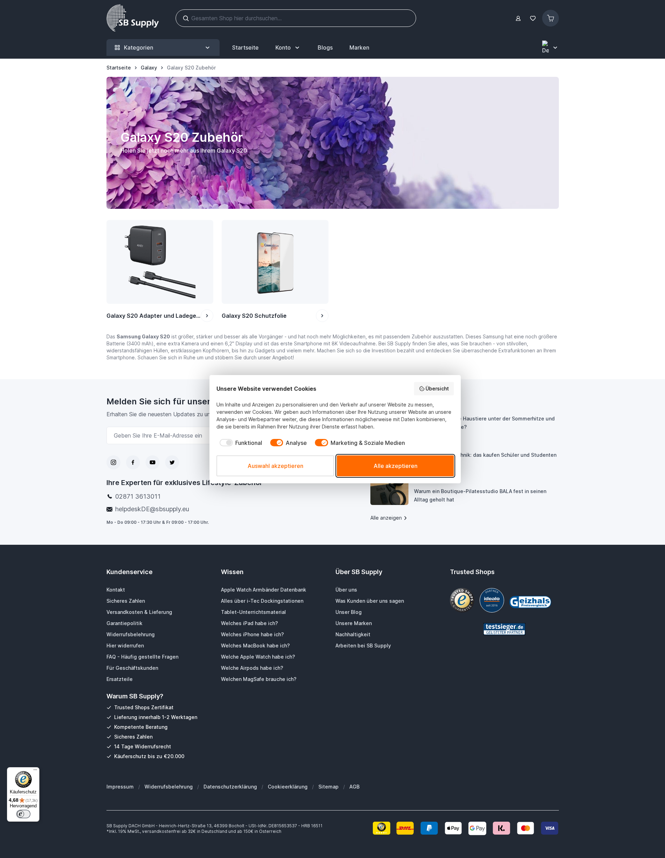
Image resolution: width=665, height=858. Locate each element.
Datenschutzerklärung (230, 787)
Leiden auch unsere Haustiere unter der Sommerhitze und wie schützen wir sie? (484, 423)
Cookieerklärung (288, 787)
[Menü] (35, 771)
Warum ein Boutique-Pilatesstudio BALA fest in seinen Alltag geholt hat (480, 495)
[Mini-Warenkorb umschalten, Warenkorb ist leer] (550, 18)
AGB (354, 787)
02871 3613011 (138, 496)
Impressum (120, 787)
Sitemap (328, 787)
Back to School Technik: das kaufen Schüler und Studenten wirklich (485, 459)
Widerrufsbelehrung (169, 787)
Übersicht (437, 388)
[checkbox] (239, 443)
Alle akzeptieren (396, 465)
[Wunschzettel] (533, 18)
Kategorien (138, 47)
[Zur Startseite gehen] (132, 18)
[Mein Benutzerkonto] (518, 18)
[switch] (23, 814)
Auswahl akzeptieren (275, 465)
